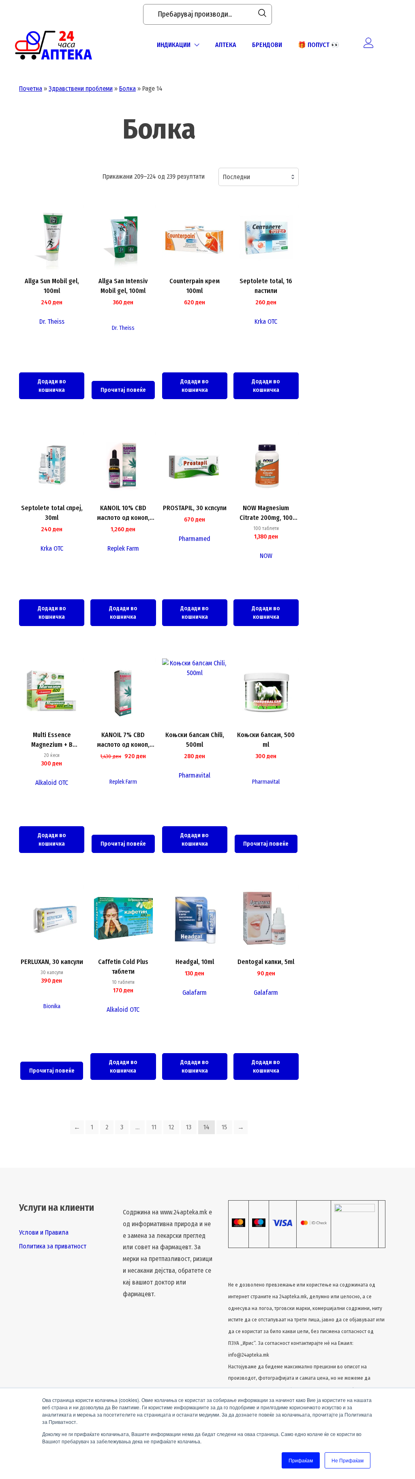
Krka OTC (266, 321)
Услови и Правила (43, 1232)
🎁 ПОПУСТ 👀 (318, 45)
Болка (127, 88)
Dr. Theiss (51, 321)
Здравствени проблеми (81, 88)
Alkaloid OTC (51, 783)
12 (171, 1127)
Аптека (225, 45)
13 (188, 1127)
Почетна (30, 88)
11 (154, 1127)
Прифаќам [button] (301, 1460)
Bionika (51, 1006)
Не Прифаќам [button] (348, 1460)
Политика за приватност (52, 1246)
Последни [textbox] (236, 177)
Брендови (267, 45)
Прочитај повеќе (123, 390)
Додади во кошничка (52, 385)
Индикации (173, 45)
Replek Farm (123, 548)
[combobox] (258, 177)
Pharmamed (194, 539)
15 (224, 1127)
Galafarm (194, 992)
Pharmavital (194, 775)
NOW (266, 556)
